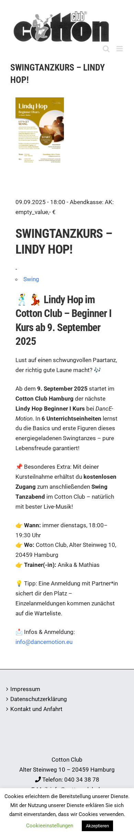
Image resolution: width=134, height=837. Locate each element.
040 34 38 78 (81, 779)
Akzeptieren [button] (97, 825)
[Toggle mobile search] (106, 48)
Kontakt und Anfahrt (36, 709)
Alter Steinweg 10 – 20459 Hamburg (67, 769)
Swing (31, 279)
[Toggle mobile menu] (120, 48)
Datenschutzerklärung (38, 699)
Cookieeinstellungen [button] (49, 826)
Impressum (25, 689)
